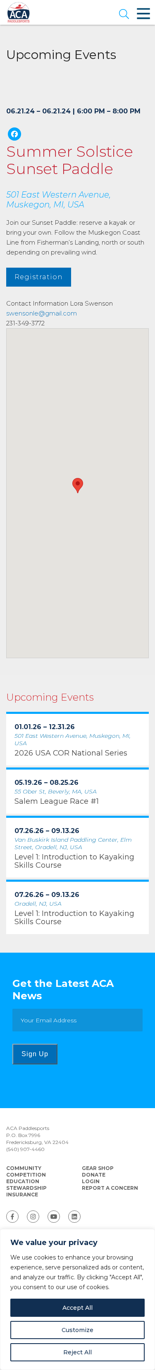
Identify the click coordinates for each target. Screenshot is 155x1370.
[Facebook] (14, 135)
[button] (124, 15)
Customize (77, 1330)
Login (91, 1181)
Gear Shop (98, 1168)
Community (23, 1168)
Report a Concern (110, 1188)
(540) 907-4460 (25, 1149)
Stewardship (26, 1188)
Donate (93, 1175)
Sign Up (34, 1053)
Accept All (77, 1307)
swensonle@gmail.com (41, 313)
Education (22, 1181)
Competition (26, 1175)
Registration (38, 277)
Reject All (77, 1352)
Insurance (22, 1194)
